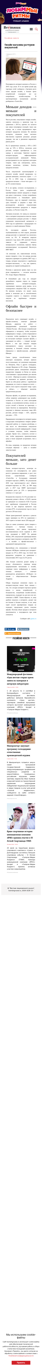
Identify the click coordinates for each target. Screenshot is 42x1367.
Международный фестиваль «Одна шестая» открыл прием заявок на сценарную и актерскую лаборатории (20, 679)
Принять (21, 1363)
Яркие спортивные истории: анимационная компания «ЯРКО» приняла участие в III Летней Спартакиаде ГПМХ (20, 836)
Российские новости (12, 38)
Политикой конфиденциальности (21, 1356)
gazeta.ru (33, 618)
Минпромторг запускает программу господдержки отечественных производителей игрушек (19, 751)
